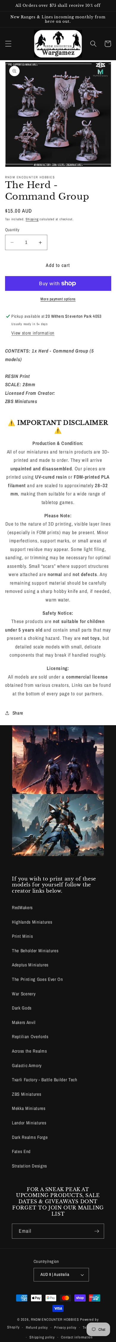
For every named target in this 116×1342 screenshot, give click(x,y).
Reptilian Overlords (30, 1036)
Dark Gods (22, 1008)
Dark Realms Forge (30, 1137)
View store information (32, 333)
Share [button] (17, 713)
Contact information (77, 1337)
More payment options (58, 298)
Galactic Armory (27, 1065)
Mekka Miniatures (29, 1108)
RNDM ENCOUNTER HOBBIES (55, 1319)
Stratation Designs (29, 1166)
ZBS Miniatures (26, 1094)
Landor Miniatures (29, 1123)
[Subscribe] (97, 1231)
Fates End (21, 1151)
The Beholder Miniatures (35, 951)
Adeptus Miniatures (30, 965)
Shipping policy (42, 1337)
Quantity (12, 229)
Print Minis (22, 936)
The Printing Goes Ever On (37, 979)
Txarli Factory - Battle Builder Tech (44, 1080)
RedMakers (22, 907)
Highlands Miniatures (32, 922)
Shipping (32, 219)
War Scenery (23, 994)
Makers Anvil (24, 1022)
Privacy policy (65, 1327)
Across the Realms (29, 1051)
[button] (8, 44)
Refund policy (37, 1327)
